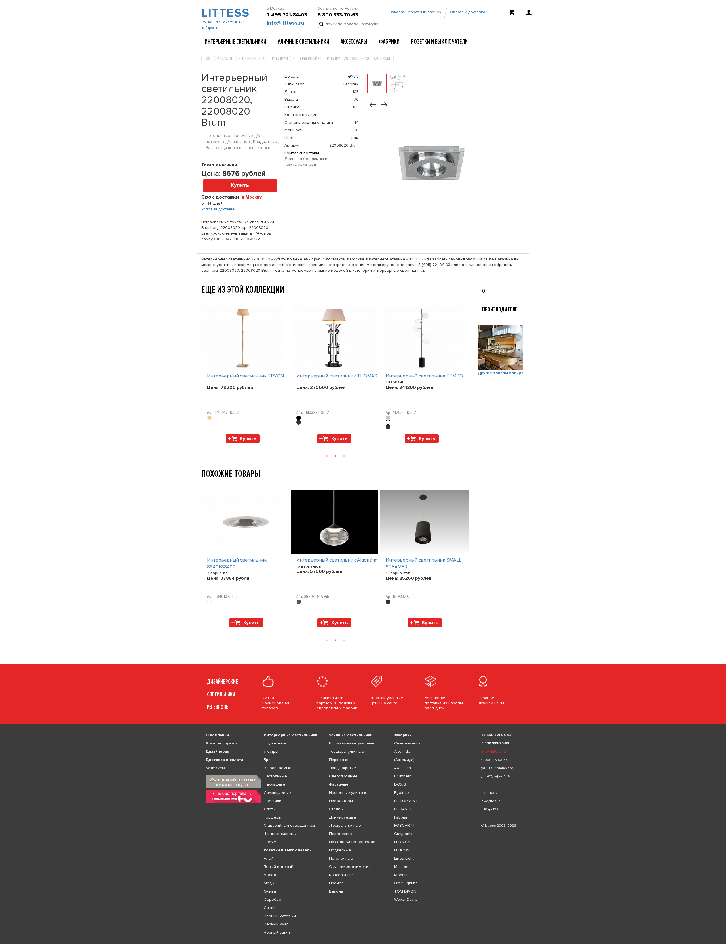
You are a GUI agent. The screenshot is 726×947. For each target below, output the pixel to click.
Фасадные (339, 784)
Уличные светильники (303, 42)
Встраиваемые (278, 767)
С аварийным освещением (289, 825)
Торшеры (272, 817)
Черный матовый (280, 916)
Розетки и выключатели (439, 42)
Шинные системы (280, 833)
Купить (240, 185)
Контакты (215, 767)
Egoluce (401, 792)
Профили (272, 800)
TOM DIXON (405, 891)
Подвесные (275, 743)
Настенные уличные (348, 792)
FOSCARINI (404, 825)
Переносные (341, 833)
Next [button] (204, 446)
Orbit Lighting (406, 883)
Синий (270, 907)
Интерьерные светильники (235, 42)
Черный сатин (277, 932)
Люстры (271, 751)
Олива (270, 891)
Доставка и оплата (224, 759)
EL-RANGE (403, 809)
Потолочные (341, 858)
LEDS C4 (402, 842)
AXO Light (403, 767)
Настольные (275, 776)
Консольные (341, 874)
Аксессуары (354, 42)
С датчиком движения (350, 866)
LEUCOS (402, 850)
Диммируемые (277, 792)
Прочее (271, 842)
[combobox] (254, 197)
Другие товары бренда (501, 372)
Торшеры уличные (346, 751)
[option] (246, 376)
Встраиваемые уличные (351, 743)
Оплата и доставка (467, 12)
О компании (217, 735)
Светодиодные (343, 776)
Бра (267, 759)
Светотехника (407, 743)
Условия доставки (218, 209)
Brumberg (402, 776)
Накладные (274, 784)
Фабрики (389, 42)
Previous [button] (204, 300)
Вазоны (336, 891)
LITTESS (224, 13)
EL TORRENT (406, 800)
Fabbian (401, 817)
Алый (269, 858)
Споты (270, 809)
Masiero (401, 866)
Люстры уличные (345, 825)
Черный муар (276, 924)
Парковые (339, 759)
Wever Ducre (405, 899)
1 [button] (327, 456)
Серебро (272, 899)
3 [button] (344, 456)
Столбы (336, 809)
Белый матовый (278, 866)
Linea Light (404, 858)
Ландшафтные (342, 767)
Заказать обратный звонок (415, 12)
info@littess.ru (285, 23)
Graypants (403, 833)
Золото (271, 874)
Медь (269, 883)
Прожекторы (341, 800)
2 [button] (335, 456)
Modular (401, 874)
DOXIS (400, 784)
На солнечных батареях (352, 842)
